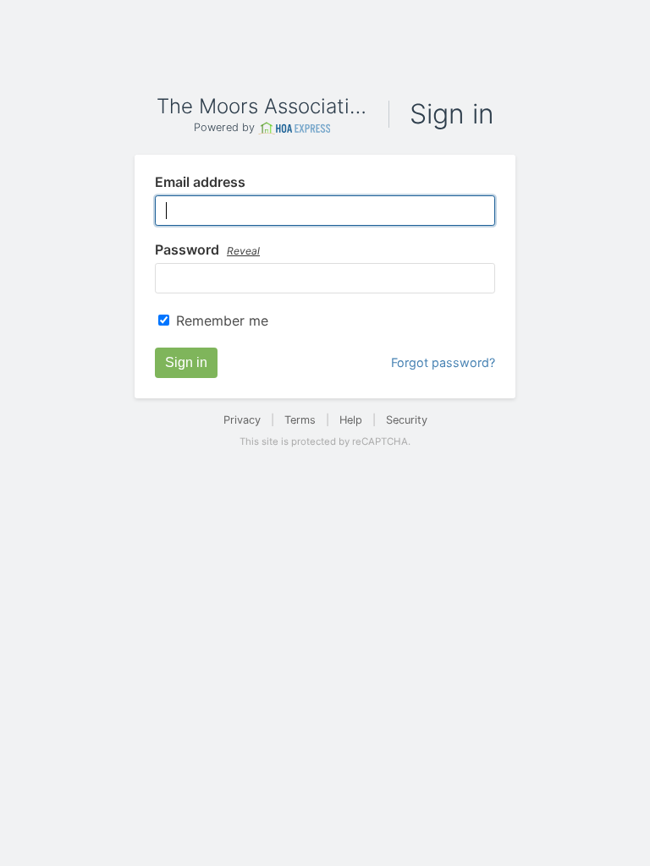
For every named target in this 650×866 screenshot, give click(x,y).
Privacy (242, 420)
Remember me (222, 320)
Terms (300, 420)
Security (406, 420)
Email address (200, 182)
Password (207, 250)
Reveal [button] (243, 250)
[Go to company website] (294, 128)
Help (350, 420)
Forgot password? (443, 362)
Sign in (186, 362)
